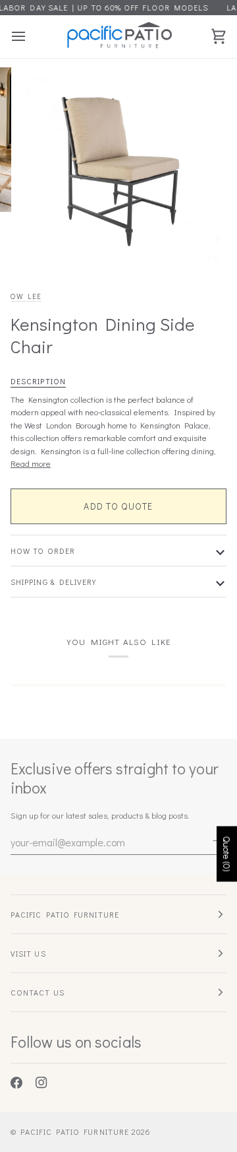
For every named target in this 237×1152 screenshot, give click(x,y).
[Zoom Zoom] (118, 168)
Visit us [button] (28, 953)
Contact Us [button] (38, 992)
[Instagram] (41, 1083)
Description (38, 381)
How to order (43, 550)
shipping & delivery (54, 581)
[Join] (215, 840)
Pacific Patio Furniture (74, 1131)
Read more (31, 463)
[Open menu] (30, 36)
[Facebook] (16, 1083)
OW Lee (26, 296)
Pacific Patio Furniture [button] (65, 914)
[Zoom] (42, 244)
